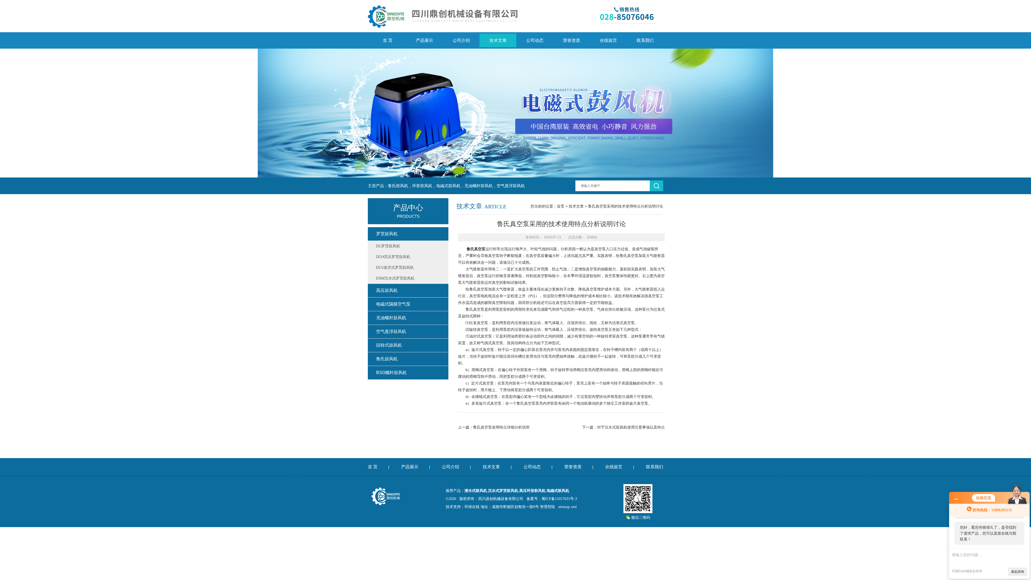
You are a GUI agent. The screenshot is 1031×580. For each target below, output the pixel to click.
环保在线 (472, 507)
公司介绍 (461, 40)
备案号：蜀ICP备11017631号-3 (552, 499)
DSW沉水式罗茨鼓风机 (395, 278)
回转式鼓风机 (389, 345)
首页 (560, 206)
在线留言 (608, 40)
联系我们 (645, 40)
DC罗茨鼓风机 (388, 246)
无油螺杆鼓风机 (391, 318)
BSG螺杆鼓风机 (391, 372)
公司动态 (534, 40)
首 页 (388, 40)
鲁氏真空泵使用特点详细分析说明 (501, 427)
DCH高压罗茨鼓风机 (393, 257)
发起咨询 (1017, 572)
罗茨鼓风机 (387, 233)
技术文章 (498, 40)
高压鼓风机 (387, 290)
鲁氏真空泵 (476, 249)
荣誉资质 (571, 40)
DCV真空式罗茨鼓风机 (395, 267)
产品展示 (424, 40)
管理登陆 (547, 507)
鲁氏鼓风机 (387, 359)
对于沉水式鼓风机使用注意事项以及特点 (631, 427)
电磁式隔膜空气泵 (393, 304)
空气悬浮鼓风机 (391, 331)
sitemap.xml (567, 507)
